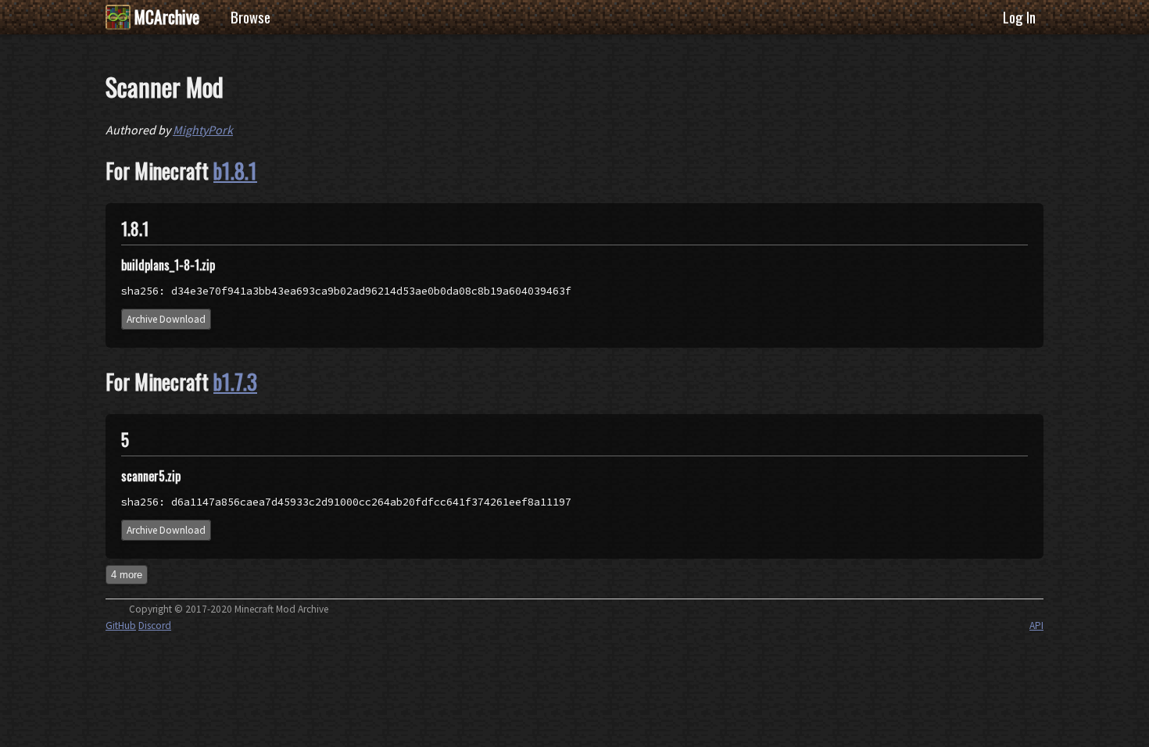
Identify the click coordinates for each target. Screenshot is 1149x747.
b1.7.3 (235, 381)
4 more (126, 575)
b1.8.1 (235, 170)
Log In (1019, 16)
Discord (154, 625)
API (1036, 625)
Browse (250, 16)
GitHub (121, 625)
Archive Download (166, 319)
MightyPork (203, 130)
